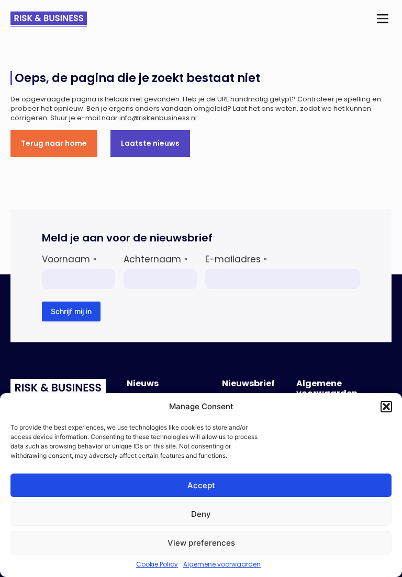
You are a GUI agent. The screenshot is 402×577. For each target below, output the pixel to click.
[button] (386, 406)
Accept (201, 485)
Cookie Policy (157, 564)
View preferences (201, 543)
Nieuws (143, 383)
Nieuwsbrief (248, 383)
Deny (201, 514)
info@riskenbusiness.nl (158, 118)
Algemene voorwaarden (222, 564)
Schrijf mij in (71, 311)
